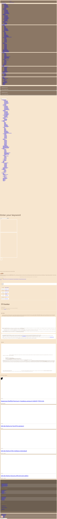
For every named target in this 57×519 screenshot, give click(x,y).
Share (0, 279)
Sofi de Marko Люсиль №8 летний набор (14, 475)
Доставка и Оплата (4, 514)
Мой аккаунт (3, 517)
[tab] (29, 283)
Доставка (3, 284)
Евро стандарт (7, 287)
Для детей (3, 493)
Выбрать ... (2, 398)
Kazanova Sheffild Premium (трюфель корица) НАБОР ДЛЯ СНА (22, 401)
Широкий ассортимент (4, 484)
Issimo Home (6, 298)
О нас (2, 486)
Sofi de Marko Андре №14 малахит (12, 426)
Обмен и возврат (4, 497)
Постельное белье (4, 490)
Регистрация (3, 499)
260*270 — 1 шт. (7, 290)
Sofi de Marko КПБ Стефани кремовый (14, 451)
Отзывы (2, 283)
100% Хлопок (6, 295)
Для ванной (3, 491)
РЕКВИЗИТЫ (3, 509)
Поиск (7, 218)
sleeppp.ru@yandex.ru (12, 2)
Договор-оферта (4, 498)
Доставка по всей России (5, 485)
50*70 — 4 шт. (6, 292)
